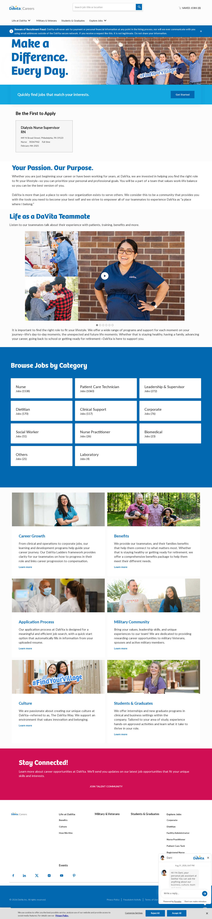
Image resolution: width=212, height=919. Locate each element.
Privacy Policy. (62, 915)
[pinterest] (74, 875)
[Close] (207, 913)
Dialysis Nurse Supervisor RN (40, 129)
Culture (63, 826)
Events (63, 865)
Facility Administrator (178, 833)
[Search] (139, 7)
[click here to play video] (104, 276)
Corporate (172, 820)
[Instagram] (49, 875)
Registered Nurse (176, 852)
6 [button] (112, 325)
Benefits (63, 820)
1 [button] (97, 325)
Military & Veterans (46, 20)
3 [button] (103, 325)
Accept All (176, 913)
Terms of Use (151, 899)
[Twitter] (37, 875)
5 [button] (109, 325)
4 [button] (106, 325)
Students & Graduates (73, 20)
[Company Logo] (21, 7)
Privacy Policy (113, 899)
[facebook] (13, 875)
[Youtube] (61, 875)
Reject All (155, 913)
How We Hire (65, 833)
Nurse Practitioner (176, 839)
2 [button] (100, 325)
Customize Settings (134, 913)
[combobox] (108, 7)
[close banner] (201, 31)
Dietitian (171, 826)
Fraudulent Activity (132, 899)
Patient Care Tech (176, 846)
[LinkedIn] (24, 875)
